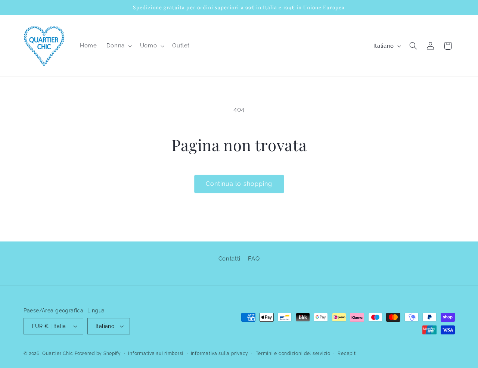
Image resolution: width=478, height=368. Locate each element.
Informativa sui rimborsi (155, 353)
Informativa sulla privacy (219, 353)
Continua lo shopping (239, 183)
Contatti (229, 258)
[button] (118, 46)
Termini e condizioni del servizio (293, 353)
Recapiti (347, 353)
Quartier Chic (57, 353)
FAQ (254, 258)
